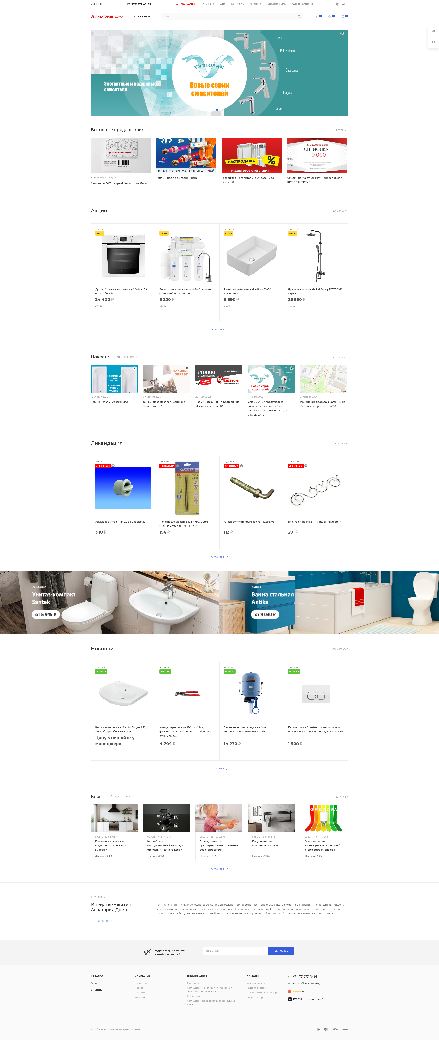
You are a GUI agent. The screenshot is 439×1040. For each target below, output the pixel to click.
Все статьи (342, 797)
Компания (143, 976)
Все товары (341, 444)
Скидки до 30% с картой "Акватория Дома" (120, 183)
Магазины (193, 983)
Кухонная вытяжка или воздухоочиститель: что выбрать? (110, 845)
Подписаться (281, 951)
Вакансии (140, 992)
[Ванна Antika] (329, 602)
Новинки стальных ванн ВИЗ (109, 401)
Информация (197, 976)
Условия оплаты (256, 983)
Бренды (97, 989)
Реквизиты (193, 996)
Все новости (340, 357)
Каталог (97, 976)
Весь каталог (340, 211)
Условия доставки (257, 987)
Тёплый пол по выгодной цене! (177, 177)
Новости (139, 987)
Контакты (140, 997)
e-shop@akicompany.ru (308, 983)
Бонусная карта (256, 997)
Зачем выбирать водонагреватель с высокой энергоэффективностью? (323, 845)
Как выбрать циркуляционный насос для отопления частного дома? (165, 845)
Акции (96, 983)
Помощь (253, 976)
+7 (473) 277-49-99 (139, 4)
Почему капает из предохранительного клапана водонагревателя (219, 845)
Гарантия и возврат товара (262, 992)
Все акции (342, 130)
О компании (142, 983)
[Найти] (299, 16)
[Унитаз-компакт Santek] (110, 602)
